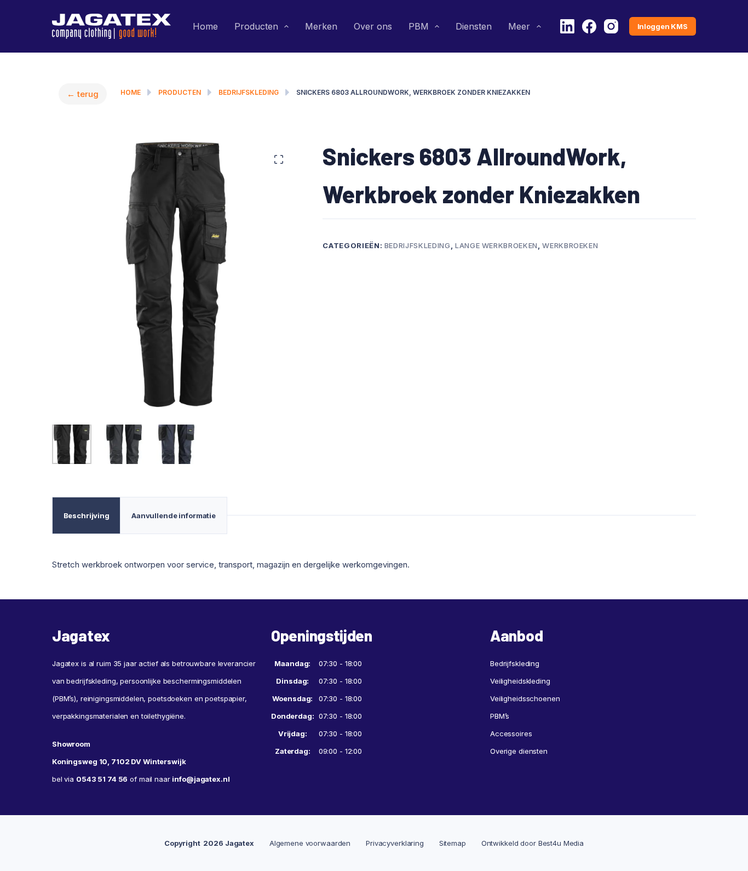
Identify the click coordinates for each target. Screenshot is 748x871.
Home (205, 26)
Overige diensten (519, 751)
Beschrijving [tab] (87, 515)
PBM (418, 26)
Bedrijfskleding (248, 92)
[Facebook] (589, 26)
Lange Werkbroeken (496, 245)
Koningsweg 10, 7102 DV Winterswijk (119, 761)
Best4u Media (561, 843)
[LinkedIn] (567, 26)
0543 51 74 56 (102, 779)
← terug (83, 94)
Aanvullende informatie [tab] (173, 515)
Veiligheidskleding (520, 681)
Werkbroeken (570, 245)
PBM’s (499, 716)
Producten (256, 26)
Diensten (474, 26)
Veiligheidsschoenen (525, 698)
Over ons (373, 26)
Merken (321, 26)
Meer (519, 26)
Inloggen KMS (662, 26)
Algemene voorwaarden (309, 843)
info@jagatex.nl (200, 779)
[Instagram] (611, 26)
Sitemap (452, 843)
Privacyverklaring (395, 843)
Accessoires (511, 733)
